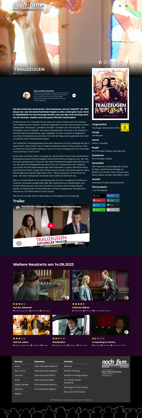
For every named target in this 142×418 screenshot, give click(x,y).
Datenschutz (88, 400)
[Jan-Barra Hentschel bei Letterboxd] (74, 95)
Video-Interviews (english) (45, 370)
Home (17, 366)
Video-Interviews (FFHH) (44, 375)
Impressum (80, 400)
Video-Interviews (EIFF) (44, 380)
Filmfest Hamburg (72, 370)
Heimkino (19, 389)
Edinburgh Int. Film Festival (76, 387)
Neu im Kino (20, 370)
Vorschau (19, 375)
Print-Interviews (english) (45, 389)
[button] (99, 196)
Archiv (17, 380)
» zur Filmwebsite (99, 190)
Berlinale (68, 366)
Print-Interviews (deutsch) (45, 384)
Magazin (18, 393)
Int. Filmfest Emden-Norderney (73, 381)
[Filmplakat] (110, 95)
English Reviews (22, 384)
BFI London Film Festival (74, 392)
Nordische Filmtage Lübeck (76, 375)
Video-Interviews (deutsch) (45, 366)
